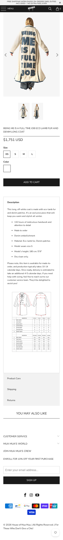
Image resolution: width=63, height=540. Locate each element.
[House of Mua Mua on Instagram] (31, 495)
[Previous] (6, 55)
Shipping (11, 389)
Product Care (14, 378)
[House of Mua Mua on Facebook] (25, 495)
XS (6, 154)
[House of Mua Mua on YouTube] (37, 495)
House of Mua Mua (21, 524)
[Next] (57, 55)
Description (13, 202)
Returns (11, 400)
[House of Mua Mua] (31, 8)
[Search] (50, 8)
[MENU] (2, 8)
